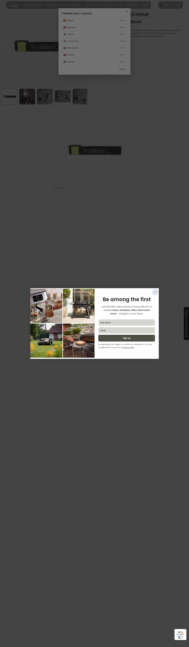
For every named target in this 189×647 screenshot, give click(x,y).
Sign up (126, 338)
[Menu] (184, 630)
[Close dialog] (155, 292)
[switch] (180, 637)
